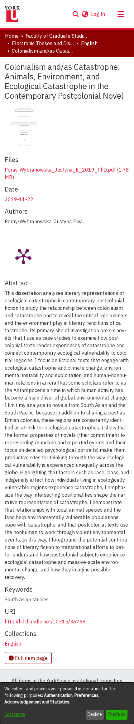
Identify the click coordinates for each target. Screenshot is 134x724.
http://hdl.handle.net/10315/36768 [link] (45, 621)
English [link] (89, 43)
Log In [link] (98, 14)
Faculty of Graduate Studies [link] (57, 36)
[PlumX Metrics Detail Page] (23, 256)
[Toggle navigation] (120, 14)
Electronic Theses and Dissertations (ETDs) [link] (43, 43)
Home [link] (12, 36)
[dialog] (67, 703)
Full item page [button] (31, 658)
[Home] (12, 14)
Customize (14, 714)
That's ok (117, 714)
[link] (13, 644)
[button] (75, 14)
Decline (95, 714)
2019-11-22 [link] (19, 199)
